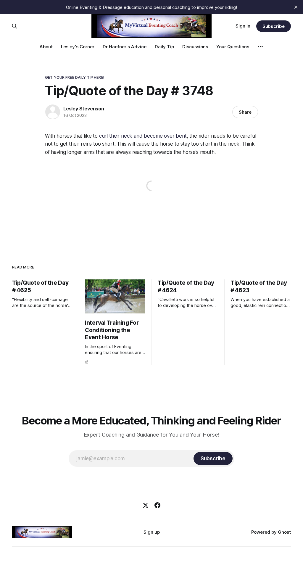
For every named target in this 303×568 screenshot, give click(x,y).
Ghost (284, 532)
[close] (296, 7)
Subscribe (273, 26)
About (46, 46)
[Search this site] (14, 26)
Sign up (152, 532)
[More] (260, 47)
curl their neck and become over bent (143, 136)
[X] (146, 505)
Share (245, 112)
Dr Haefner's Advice (124, 46)
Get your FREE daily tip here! (74, 77)
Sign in (243, 26)
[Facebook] (157, 505)
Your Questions (232, 46)
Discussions (195, 46)
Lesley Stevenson (83, 109)
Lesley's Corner (77, 46)
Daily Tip (164, 46)
